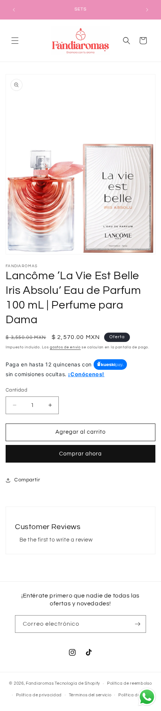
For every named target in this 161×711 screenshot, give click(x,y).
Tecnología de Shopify (77, 683)
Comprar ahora (80, 454)
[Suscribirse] (137, 624)
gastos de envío (65, 347)
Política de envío (135, 695)
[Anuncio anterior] (14, 10)
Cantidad (16, 390)
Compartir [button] (27, 480)
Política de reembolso (129, 683)
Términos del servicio (90, 695)
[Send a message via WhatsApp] (147, 697)
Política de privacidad (39, 695)
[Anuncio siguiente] (147, 10)
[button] (15, 40)
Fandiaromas (40, 683)
